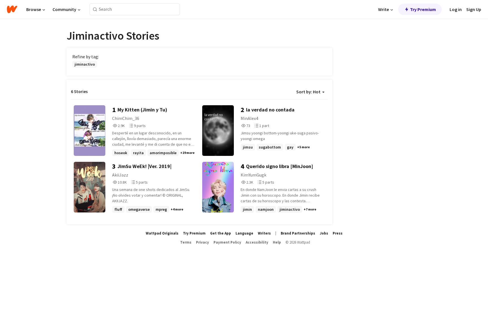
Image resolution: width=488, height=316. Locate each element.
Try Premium (423, 9)
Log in (456, 9)
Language (244, 233)
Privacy (202, 242)
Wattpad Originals (162, 233)
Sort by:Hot (308, 91)
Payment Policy (227, 242)
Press (338, 233)
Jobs (324, 233)
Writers (264, 233)
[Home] (12, 9)
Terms (185, 242)
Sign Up (473, 9)
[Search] (95, 9)
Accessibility (257, 242)
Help (277, 242)
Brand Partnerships (298, 233)
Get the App (220, 233)
